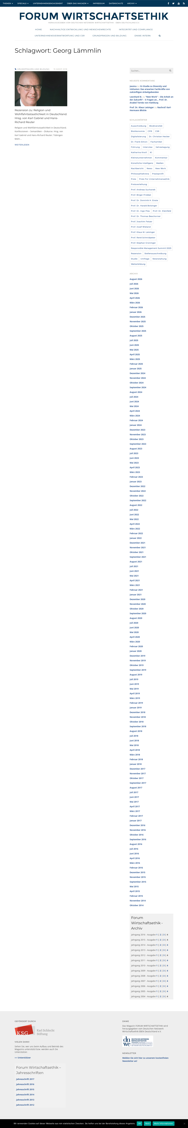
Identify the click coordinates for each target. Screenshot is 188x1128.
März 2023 (135, 472)
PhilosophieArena (140, 174)
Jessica (133, 86)
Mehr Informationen (163, 1123)
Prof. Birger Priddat (141, 195)
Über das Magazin (77, 3)
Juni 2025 (134, 345)
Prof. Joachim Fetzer (141, 221)
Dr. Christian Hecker (159, 136)
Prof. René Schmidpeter (143, 237)
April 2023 (135, 467)
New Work (160, 168)
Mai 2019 (134, 688)
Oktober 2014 (136, 905)
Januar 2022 (136, 538)
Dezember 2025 (137, 316)
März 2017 (135, 811)
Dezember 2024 (137, 373)
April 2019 (135, 693)
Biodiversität (155, 126)
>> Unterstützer (23, 1057)
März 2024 (135, 415)
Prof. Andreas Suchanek (143, 189)
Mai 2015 (134, 886)
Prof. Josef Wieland (141, 227)
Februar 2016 (136, 867)
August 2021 (136, 561)
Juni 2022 (134, 514)
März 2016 (135, 863)
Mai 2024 (134, 406)
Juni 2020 (134, 627)
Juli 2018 (134, 735)
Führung (135, 147)
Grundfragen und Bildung (33, 69)
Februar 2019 (136, 702)
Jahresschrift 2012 (25, 1104)
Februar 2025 (136, 363)
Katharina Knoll (139, 152)
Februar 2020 (136, 646)
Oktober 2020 (136, 608)
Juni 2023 (134, 458)
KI (151, 152)
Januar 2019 (136, 707)
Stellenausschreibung (155, 253)
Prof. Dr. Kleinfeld (162, 211)
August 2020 (136, 618)
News (149, 168)
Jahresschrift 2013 (25, 1099)
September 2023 (138, 443)
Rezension (136, 253)
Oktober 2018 (136, 721)
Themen (7, 3)
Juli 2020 (134, 622)
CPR (150, 131)
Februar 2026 (136, 307)
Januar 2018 (136, 764)
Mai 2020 (134, 632)
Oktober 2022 (136, 495)
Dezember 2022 (137, 486)
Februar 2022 (136, 533)
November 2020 (138, 604)
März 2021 (135, 585)
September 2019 (138, 669)
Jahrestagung (163, 147)
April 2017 (135, 806)
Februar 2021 (136, 589)
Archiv (131, 3)
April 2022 (135, 524)
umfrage (145, 259)
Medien (160, 163)
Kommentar (161, 158)
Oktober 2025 (136, 326)
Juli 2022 (134, 509)
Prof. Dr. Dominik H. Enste (144, 200)
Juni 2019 (134, 684)
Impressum (99, 3)
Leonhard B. (136, 96)
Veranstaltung (159, 259)
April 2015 (135, 891)
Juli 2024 (134, 396)
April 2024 (135, 410)
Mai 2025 (134, 349)
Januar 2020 (136, 651)
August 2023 (136, 448)
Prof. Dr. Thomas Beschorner (146, 216)
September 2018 (138, 726)
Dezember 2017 (137, 768)
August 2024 (136, 392)
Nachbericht (137, 168)
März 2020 (135, 641)
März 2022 (135, 528)
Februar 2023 (136, 476)
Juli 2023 (134, 453)
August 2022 (136, 505)
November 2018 (138, 717)
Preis (133, 179)
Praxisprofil (158, 174)
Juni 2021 (134, 571)
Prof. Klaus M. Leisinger (143, 232)
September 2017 (138, 782)
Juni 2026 (134, 288)
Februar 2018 (136, 759)
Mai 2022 (134, 519)
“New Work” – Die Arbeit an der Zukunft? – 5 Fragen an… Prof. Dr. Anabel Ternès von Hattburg (151, 99)
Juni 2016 (134, 853)
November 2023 (138, 434)
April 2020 (135, 637)
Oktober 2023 (136, 439)
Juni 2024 (134, 401)
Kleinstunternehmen (141, 158)
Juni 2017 (134, 797)
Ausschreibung (138, 126)
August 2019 (136, 674)
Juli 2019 (134, 679)
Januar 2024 (136, 425)
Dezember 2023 (137, 429)
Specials (22, 3)
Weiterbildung (138, 264)
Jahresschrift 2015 (25, 1089)
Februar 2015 (136, 895)
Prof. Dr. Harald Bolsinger (144, 206)
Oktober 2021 (136, 552)
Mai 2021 (134, 575)
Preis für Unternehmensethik (154, 179)
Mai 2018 (134, 745)
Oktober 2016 (136, 834)
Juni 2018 (134, 740)
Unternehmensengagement (48, 3)
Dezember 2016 (137, 825)
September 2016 (138, 839)
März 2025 (135, 359)
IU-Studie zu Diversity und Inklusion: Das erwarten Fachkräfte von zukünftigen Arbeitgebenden (150, 89)
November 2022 (138, 491)
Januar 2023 (136, 481)
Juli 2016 (134, 848)
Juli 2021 (134, 566)
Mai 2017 (134, 801)
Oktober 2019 (136, 665)
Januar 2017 (136, 820)
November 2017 (138, 773)
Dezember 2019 (137, 655)
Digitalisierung (138, 136)
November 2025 (138, 321)
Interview (148, 147)
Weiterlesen (22, 145)
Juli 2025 (134, 340)
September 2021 (138, 556)
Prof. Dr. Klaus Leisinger (142, 107)
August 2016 (136, 844)
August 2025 (136, 335)
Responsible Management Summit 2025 (151, 248)
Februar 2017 (136, 815)
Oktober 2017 (136, 778)
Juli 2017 (134, 792)
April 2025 (135, 354)
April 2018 (135, 750)
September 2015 (138, 881)
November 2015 (138, 877)
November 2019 (138, 660)
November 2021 (138, 547)
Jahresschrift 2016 (25, 1084)
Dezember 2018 (137, 712)
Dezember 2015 (137, 872)
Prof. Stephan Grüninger (143, 243)
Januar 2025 (136, 368)
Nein (147, 1123)
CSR (157, 131)
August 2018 (136, 731)
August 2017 (136, 787)
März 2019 (135, 698)
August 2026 (136, 279)
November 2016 (138, 830)
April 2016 (135, 858)
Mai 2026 (134, 293)
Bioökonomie (138, 131)
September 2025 (138, 330)
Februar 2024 (136, 420)
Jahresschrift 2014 (25, 1094)
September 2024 (138, 387)
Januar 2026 (136, 312)
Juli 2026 (134, 283)
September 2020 (138, 613)
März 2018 (135, 754)
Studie (134, 259)
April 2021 (135, 580)
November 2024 (138, 378)
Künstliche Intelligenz (142, 163)
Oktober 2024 (136, 382)
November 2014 (138, 900)
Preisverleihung (139, 184)
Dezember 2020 (137, 599)
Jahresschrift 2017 (25, 1079)
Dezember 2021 (137, 542)
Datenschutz (116, 3)
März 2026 (135, 302)
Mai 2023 (134, 462)
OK (139, 1123)
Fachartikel (156, 142)
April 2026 (135, 297)
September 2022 (138, 500)
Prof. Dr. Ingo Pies (140, 211)
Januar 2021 (136, 594)
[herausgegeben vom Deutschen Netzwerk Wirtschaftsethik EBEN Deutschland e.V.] (94, 19)
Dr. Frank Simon (139, 142)
